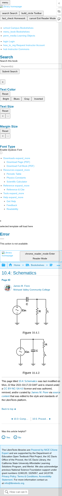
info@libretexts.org (14, 483)
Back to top (7, 409)
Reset (5, 94)
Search (7, 492)
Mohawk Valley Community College (31, 289)
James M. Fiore (21, 286)
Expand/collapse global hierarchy (5, 265)
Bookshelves (37, 265)
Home (17, 265)
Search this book (9, 61)
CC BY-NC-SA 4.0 (13, 388)
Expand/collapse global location (58, 264)
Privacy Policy (9, 476)
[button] (12, 205)
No (19, 437)
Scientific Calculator (17, 181)
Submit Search (10, 71)
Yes (8, 437)
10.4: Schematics (28, 381)
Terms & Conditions (27, 476)
